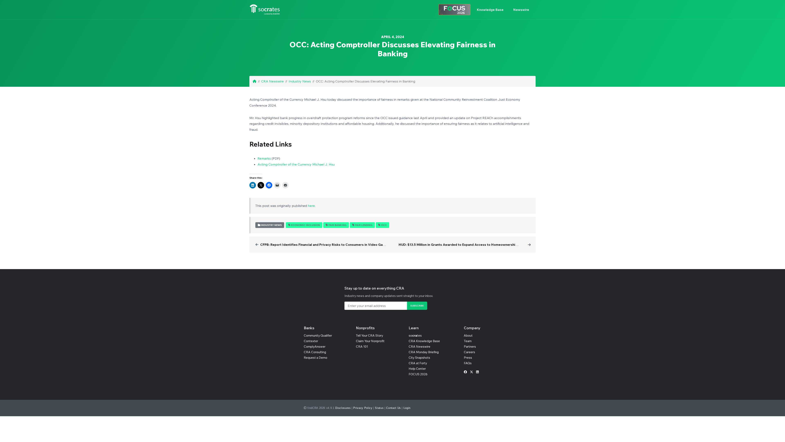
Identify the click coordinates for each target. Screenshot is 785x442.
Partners (470, 346)
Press (468, 358)
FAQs (468, 363)
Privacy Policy (362, 407)
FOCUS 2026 (418, 374)
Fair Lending (363, 225)
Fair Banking (338, 225)
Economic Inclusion (305, 225)
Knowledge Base (490, 10)
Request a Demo (315, 358)
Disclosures (343, 407)
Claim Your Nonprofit (370, 341)
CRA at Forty (418, 363)
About (468, 335)
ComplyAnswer (314, 346)
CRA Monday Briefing (424, 352)
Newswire (521, 10)
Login (407, 407)
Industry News (300, 81)
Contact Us (393, 407)
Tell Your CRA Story (369, 335)
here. (311, 206)
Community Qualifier (318, 335)
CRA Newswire (272, 81)
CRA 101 (362, 346)
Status (379, 407)
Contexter (311, 341)
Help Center (417, 369)
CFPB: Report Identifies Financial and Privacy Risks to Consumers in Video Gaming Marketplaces (336, 244)
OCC (384, 225)
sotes (415, 335)
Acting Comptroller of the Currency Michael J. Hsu (296, 164)
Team (468, 341)
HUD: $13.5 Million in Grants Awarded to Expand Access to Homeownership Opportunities (469, 244)
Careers (469, 352)
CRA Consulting (315, 352)
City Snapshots (419, 358)
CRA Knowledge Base (424, 341)
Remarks (264, 158)
